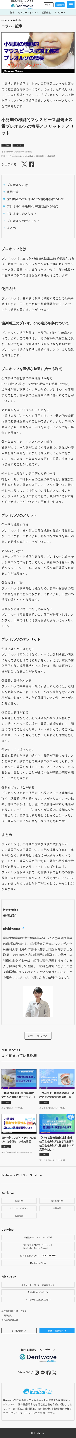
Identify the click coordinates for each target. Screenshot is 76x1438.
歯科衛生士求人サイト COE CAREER (38, 1255)
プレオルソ (17, 155)
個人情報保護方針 (9, 1319)
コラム (6, 145)
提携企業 (46, 12)
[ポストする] (24, 164)
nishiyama (10, 151)
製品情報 (19, 1215)
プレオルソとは (17, 185)
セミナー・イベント (28, 12)
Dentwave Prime (38, 1262)
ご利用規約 (6, 1315)
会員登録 (60, 4)
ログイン (48, 4)
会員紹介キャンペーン (37, 1292)
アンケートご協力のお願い (38, 1299)
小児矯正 (29, 155)
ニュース (18, 145)
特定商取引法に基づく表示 (14, 1311)
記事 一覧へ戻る (38, 1036)
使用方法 (13, 192)
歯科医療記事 (57, 1200)
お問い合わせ (19, 1330)
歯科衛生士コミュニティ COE (38, 1237)
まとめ (11, 227)
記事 (12, 12)
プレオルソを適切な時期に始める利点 (32, 206)
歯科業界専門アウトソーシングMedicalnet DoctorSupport (38, 1246)
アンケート (59, 12)
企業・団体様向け (57, 1330)
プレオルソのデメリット (23, 220)
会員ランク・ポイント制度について (38, 1284)
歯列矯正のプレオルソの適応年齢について (35, 199)
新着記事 (19, 1200)
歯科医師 (40, 155)
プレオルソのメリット (22, 213)
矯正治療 (51, 155)
